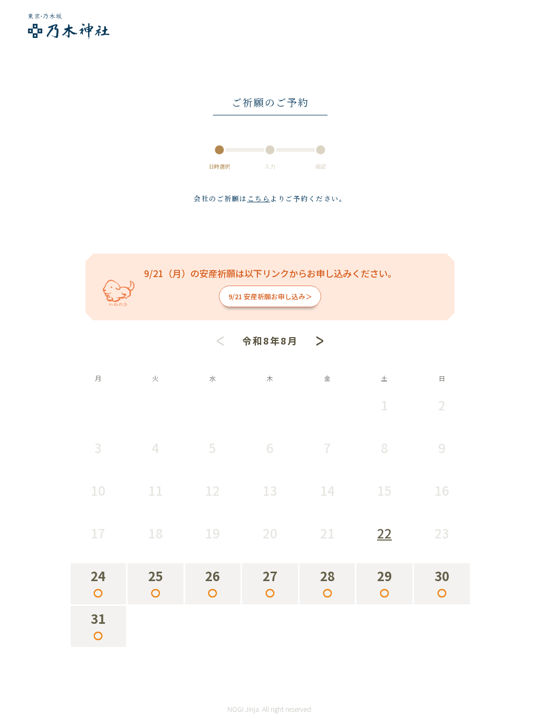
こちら (259, 198)
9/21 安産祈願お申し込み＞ (270, 296)
